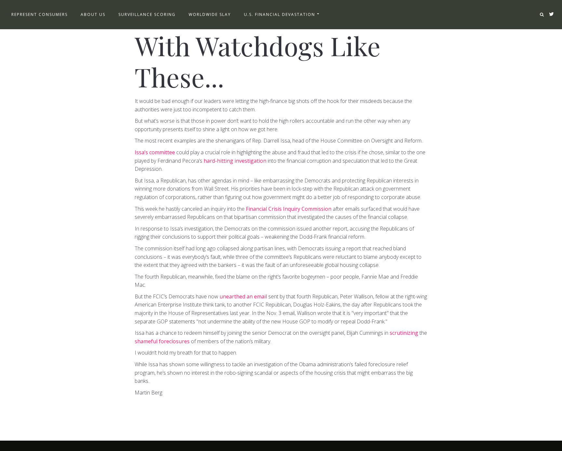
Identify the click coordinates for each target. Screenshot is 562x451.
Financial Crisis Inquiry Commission (288, 208)
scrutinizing (404, 332)
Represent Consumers (39, 14)
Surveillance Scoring (147, 14)
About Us (93, 14)
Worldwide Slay (210, 14)
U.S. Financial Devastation (279, 14)
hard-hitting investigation (235, 160)
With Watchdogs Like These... (258, 61)
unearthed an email (243, 296)
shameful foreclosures (163, 341)
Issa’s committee (155, 152)
